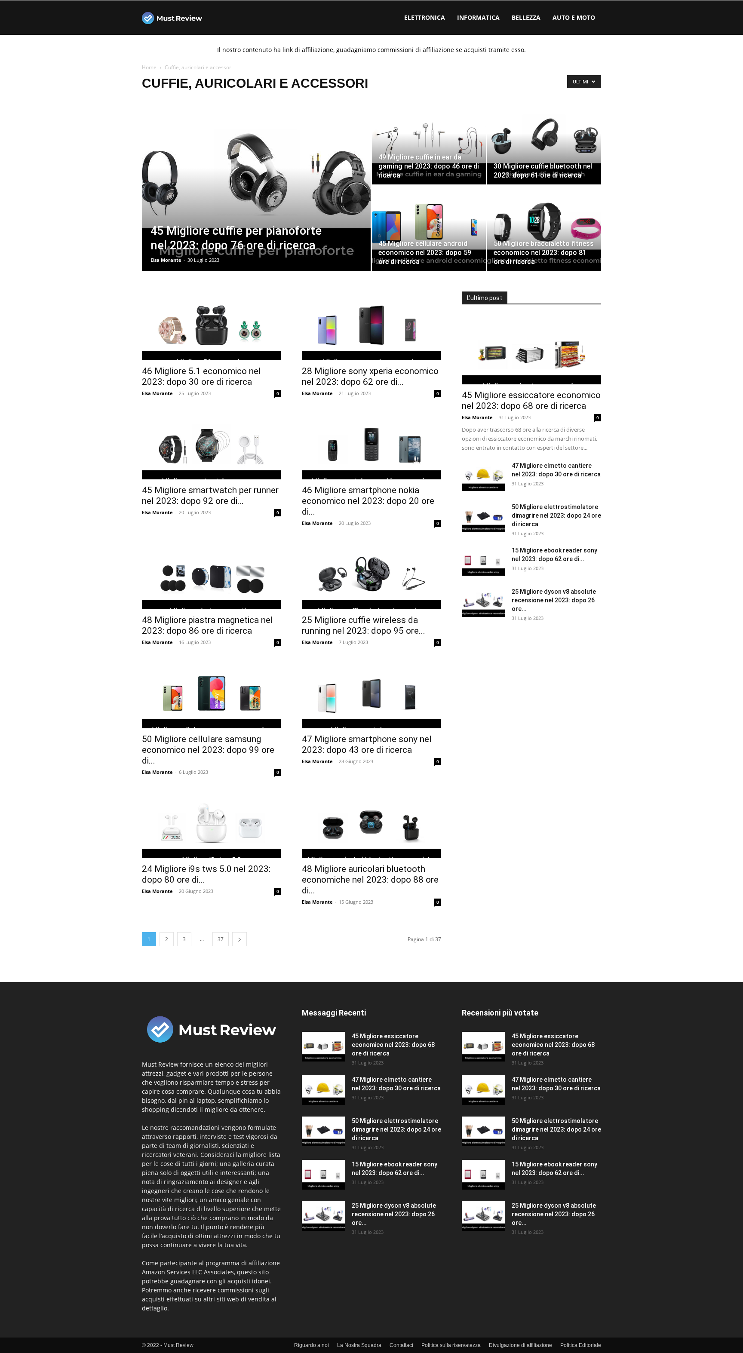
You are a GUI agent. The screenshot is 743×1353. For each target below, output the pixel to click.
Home (149, 67)
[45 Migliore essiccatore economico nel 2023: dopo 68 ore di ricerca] (531, 350)
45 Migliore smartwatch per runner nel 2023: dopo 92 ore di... (210, 495)
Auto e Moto (574, 17)
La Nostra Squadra (359, 1345)
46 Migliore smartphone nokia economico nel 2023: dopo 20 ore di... (368, 501)
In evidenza (542, 1000)
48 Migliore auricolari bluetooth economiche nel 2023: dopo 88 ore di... (370, 880)
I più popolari (584, 1000)
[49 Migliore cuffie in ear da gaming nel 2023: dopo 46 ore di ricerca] (429, 141)
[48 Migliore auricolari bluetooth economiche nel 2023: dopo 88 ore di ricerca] (371, 823)
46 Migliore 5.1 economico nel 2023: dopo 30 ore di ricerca (201, 376)
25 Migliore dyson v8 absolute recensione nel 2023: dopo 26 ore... (554, 600)
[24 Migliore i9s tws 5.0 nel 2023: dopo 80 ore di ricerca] (211, 823)
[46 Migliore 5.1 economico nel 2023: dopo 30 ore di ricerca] (211, 325)
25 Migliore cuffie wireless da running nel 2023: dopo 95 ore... (363, 625)
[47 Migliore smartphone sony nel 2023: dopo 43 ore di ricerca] (371, 694)
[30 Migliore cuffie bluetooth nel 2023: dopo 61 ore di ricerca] (544, 141)
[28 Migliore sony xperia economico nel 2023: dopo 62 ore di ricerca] (371, 325)
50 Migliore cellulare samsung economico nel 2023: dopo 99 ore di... (208, 750)
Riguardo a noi (311, 1345)
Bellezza (526, 17)
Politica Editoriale (580, 1345)
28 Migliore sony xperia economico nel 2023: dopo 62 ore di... (370, 376)
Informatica (478, 17)
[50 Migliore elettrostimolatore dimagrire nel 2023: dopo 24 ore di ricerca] (483, 517)
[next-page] (239, 939)
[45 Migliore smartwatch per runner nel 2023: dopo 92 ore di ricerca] (211, 445)
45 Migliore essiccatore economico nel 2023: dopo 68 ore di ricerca (531, 400)
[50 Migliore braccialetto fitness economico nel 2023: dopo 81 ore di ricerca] (544, 228)
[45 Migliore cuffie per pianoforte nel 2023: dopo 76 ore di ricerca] (256, 185)
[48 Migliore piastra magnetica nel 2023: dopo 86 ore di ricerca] (211, 574)
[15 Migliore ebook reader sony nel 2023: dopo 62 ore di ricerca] (483, 561)
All (512, 1000)
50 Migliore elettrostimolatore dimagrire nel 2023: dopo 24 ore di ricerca (556, 515)
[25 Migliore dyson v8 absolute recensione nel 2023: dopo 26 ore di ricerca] (483, 602)
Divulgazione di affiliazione (520, 1345)
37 (221, 939)
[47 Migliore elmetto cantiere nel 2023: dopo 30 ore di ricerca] (483, 476)
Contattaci (401, 1345)
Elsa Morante (165, 260)
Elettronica (424, 17)
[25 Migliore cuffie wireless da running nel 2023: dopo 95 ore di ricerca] (371, 574)
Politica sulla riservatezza (451, 1345)
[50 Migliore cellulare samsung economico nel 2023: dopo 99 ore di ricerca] (211, 694)
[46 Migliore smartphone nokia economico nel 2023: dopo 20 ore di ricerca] (371, 445)
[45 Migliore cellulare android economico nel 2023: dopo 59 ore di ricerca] (429, 228)
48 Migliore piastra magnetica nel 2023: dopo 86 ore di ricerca (207, 625)
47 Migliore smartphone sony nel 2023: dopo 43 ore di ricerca (367, 744)
